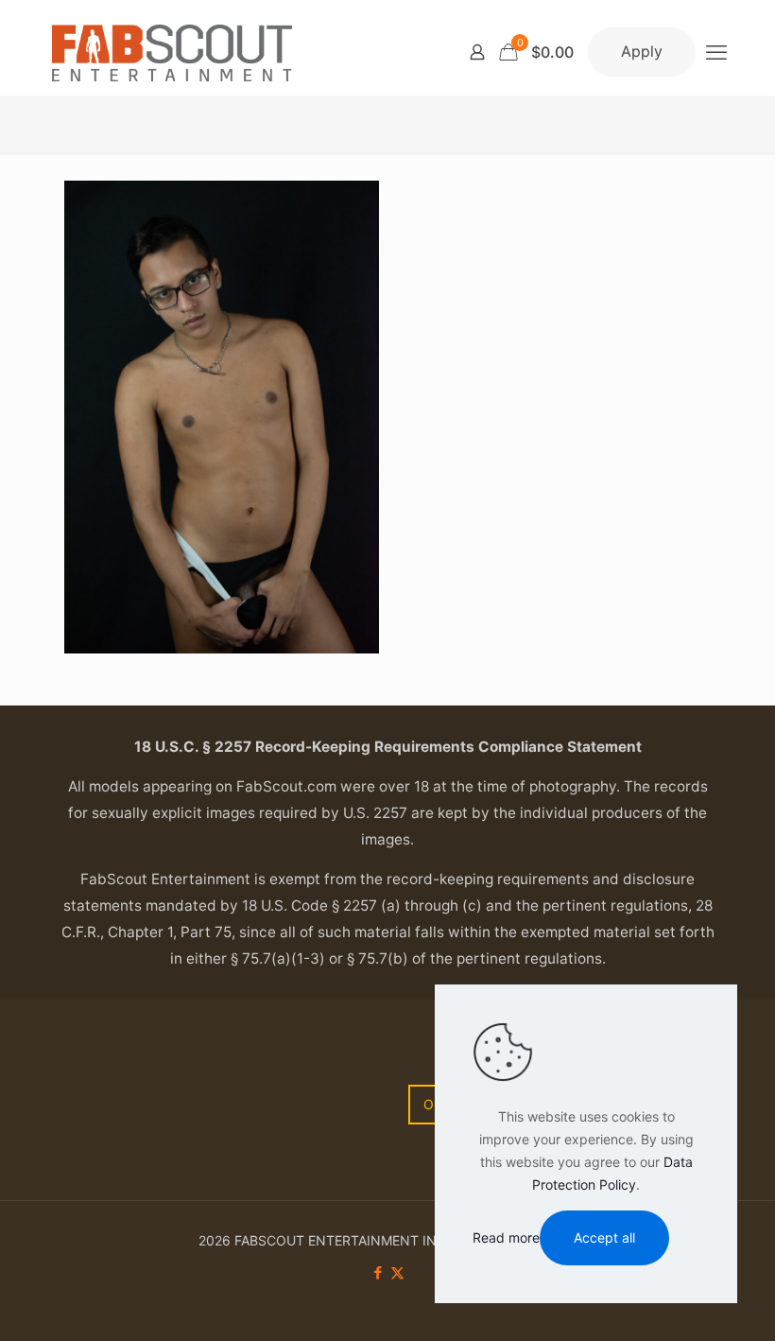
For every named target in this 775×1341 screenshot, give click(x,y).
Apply (642, 51)
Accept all (604, 1237)
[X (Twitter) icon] (397, 1272)
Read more (506, 1237)
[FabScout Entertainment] (172, 52)
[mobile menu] (716, 52)
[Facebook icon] (377, 1272)
